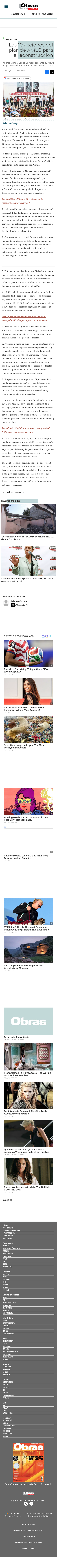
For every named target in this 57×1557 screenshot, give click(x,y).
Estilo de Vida (7, 1433)
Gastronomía (7, 1420)
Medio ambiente (8, 1341)
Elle (4, 1403)
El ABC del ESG (8, 1357)
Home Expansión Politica (11, 1248)
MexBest (7, 1418)
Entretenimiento (9, 1323)
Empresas (6, 1246)
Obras (5, 1225)
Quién (5, 1379)
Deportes (6, 1326)
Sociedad (6, 1290)
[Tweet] (52, 72)
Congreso (6, 1279)
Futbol (5, 1297)
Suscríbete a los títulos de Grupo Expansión (28, 1484)
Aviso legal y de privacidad (28, 1530)
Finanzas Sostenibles (10, 1351)
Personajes (7, 1428)
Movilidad (6, 1349)
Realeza (5, 1384)
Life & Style (8, 1318)
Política (6, 1272)
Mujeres (5, 1264)
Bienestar (6, 1431)
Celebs (5, 1410)
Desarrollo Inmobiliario (43, 14)
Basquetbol (7, 1305)
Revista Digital (8, 1313)
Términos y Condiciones (28, 1542)
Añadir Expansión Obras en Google (17, 78)
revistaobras (26, 1504)
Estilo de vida (7, 1413)
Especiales (6, 1375)
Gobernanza (7, 1346)
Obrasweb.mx (31, 1504)
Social (5, 1343)
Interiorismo (7, 1238)
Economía (6, 1251)
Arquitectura (8, 1235)
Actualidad (7, 1367)
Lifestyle (6, 1310)
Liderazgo (6, 1369)
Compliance (28, 1536)
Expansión (8, 1243)
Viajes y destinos (9, 1426)
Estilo (5, 1320)
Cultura (6, 1398)
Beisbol (5, 1300)
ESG (4, 1261)
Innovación (7, 1354)
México (5, 1277)
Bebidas (5, 1423)
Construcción (18, 14)
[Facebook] (47, 72)
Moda (4, 1390)
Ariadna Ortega (19, 601)
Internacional (8, 1253)
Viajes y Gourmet (9, 1334)
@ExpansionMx (21, 605)
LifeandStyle (7, 1267)
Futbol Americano (9, 1302)
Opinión (5, 1287)
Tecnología (7, 1256)
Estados (6, 1284)
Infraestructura (9, 1233)
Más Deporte (7, 1308)
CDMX (4, 1282)
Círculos (6, 1387)
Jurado (5, 1436)
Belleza (5, 1392)
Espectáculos (8, 1382)
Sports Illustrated (11, 1295)
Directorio (28, 1548)
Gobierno (6, 1274)
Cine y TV (6, 1328)
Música (5, 1331)
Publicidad (28, 1524)
